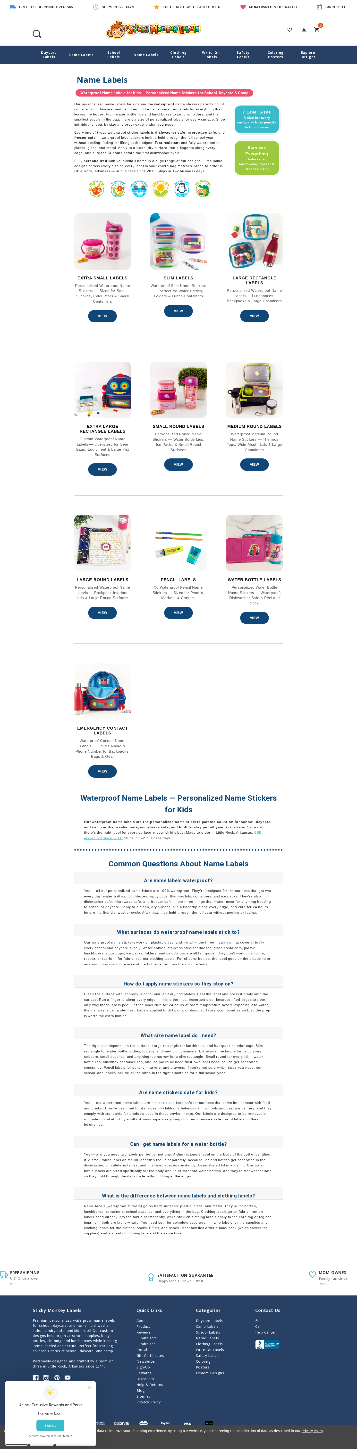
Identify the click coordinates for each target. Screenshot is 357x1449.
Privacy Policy (148, 1402)
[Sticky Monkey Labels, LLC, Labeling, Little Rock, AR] (267, 1344)
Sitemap (143, 1396)
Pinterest (57, 1378)
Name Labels (146, 54)
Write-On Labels (211, 54)
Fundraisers (146, 1338)
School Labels (113, 54)
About (141, 1320)
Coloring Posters (276, 54)
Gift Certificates (150, 1355)
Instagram (46, 1378)
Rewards (144, 1373)
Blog (140, 1390)
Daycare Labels (49, 54)
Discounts (145, 1378)
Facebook (36, 1378)
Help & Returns (149, 1384)
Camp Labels (81, 54)
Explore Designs (308, 54)
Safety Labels (243, 54)
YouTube (67, 1378)
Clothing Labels (178, 54)
